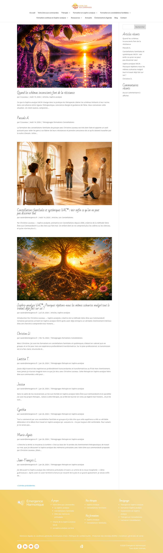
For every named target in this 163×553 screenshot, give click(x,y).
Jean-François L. (27, 460)
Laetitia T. (23, 359)
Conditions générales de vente (131, 536)
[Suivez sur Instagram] (36, 546)
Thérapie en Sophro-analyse (132, 504)
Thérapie (64, 13)
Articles (46, 97)
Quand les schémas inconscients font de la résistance (46, 93)
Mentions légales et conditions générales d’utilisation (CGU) (43, 536)
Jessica (21, 384)
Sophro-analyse (55, 97)
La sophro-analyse (61, 508)
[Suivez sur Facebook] (19, 546)
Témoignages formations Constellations (58, 122)
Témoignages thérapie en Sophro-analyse (67, 363)
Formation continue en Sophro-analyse (51, 18)
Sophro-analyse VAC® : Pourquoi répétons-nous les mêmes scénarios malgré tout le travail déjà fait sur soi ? (63, 307)
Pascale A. (23, 118)
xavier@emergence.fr (28, 217)
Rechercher (140, 27)
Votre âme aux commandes (48, 13)
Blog (116, 18)
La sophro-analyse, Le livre (63, 528)
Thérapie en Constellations (131, 517)
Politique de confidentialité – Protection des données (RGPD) (93, 536)
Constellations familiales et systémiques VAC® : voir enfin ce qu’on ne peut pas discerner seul (58, 211)
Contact (123, 18)
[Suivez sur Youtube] (31, 546)
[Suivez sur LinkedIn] (25, 546)
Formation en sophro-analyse (84, 13)
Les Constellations (66, 217)
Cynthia (21, 410)
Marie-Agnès (24, 435)
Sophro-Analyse (93, 504)
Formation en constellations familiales (114, 13)
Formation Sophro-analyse (131, 508)
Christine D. (23, 334)
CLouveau (24, 97)
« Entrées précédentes (26, 485)
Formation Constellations (131, 520)
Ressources (75, 18)
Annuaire (88, 18)
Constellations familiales (64, 511)
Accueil (32, 13)
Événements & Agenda (103, 18)
